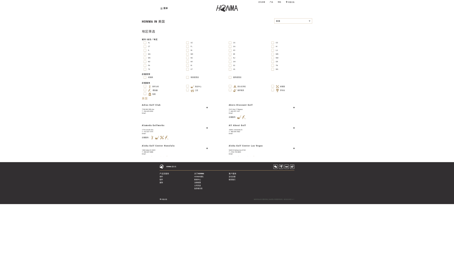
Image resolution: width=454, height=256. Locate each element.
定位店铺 (261, 2)
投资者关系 (198, 188)
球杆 (161, 177)
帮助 (279, 2)
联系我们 (232, 180)
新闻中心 (197, 180)
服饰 (161, 182)
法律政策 (197, 182)
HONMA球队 (199, 177)
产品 (271, 2)
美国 (278, 21)
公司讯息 (197, 185)
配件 (161, 180)
